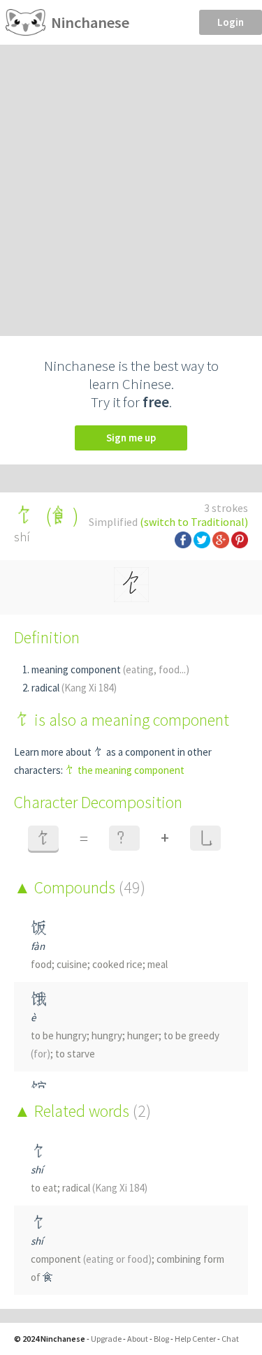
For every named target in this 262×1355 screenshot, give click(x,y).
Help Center (195, 1338)
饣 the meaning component (124, 770)
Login (230, 22)
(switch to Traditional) (194, 522)
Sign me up (131, 437)
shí (37, 1169)
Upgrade (106, 1338)
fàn (38, 946)
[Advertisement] (131, 183)
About (137, 1338)
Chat (230, 1338)
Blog (161, 1338)
